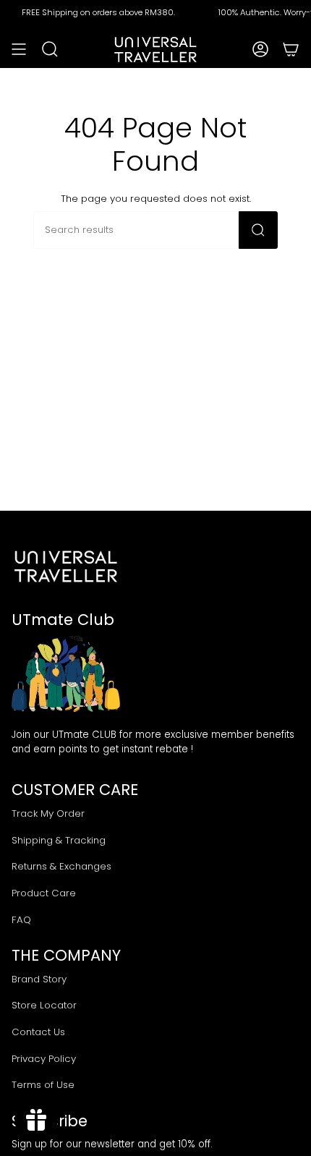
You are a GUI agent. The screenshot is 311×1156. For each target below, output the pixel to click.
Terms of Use (43, 1085)
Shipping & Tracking (59, 840)
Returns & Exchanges (61, 866)
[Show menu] (18, 49)
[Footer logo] (66, 566)
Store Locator (44, 1005)
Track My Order (48, 813)
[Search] (258, 230)
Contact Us (38, 1032)
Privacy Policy (44, 1059)
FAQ (21, 920)
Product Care (44, 893)
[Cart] (291, 49)
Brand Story (39, 979)
